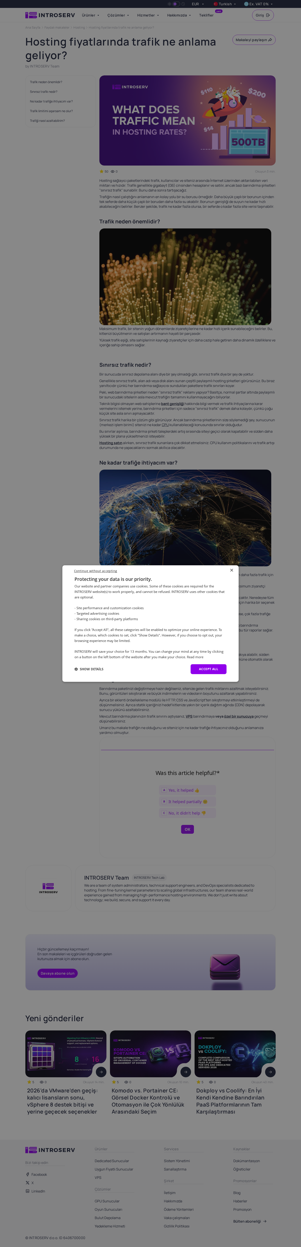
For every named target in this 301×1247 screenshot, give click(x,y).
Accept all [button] (208, 669)
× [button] (231, 570)
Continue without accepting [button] (95, 571)
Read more (195, 657)
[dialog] (150, 623)
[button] (88, 669)
